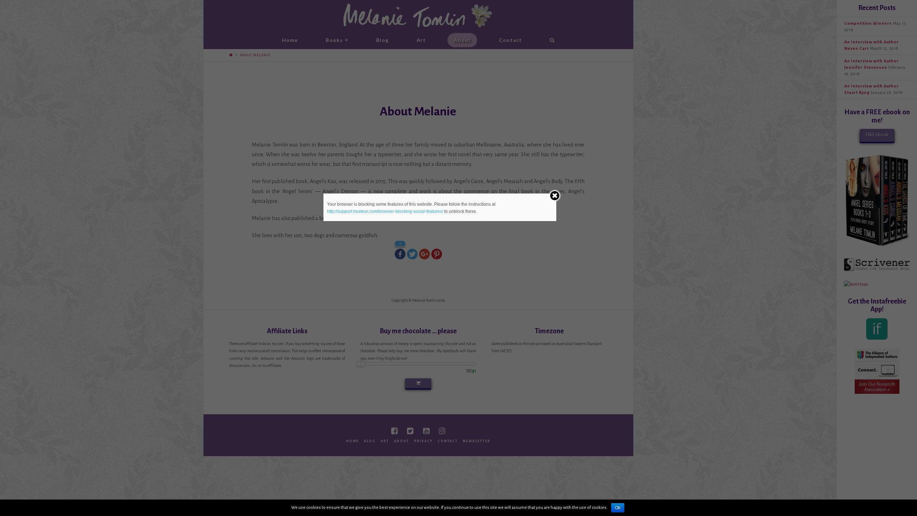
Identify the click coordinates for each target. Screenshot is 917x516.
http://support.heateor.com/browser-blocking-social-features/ (385, 211)
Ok (617, 507)
